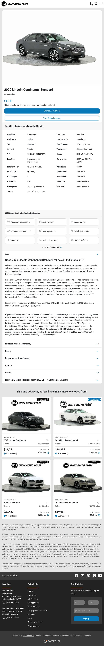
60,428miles (43, 444)
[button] (91, 3)
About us (31, 614)
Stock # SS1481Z (61, 437)
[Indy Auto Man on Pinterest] (93, 575)
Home (30, 591)
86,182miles (95, 506)
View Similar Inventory (52, 118)
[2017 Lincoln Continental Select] (77, 477)
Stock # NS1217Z (61, 499)
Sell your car (33, 599)
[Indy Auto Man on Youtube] (81, 575)
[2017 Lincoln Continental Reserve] (26, 415)
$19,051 (60, 511)
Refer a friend (33, 606)
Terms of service (35, 622)
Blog (30, 618)
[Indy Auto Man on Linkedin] (99, 575)
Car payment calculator (37, 610)
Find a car (32, 595)
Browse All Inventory (52, 111)
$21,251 (8, 449)
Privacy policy (33, 626)
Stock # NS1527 (9, 499)
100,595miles (94, 444)
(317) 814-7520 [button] (12, 602)
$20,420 (8, 511)
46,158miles (43, 506)
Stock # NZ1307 (9, 437)
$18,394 (60, 449)
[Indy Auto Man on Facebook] (76, 575)
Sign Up (86, 619)
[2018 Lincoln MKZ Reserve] (26, 477)
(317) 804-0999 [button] (12, 617)
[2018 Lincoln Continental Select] (77, 415)
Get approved (33, 603)
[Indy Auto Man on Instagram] (87, 575)
